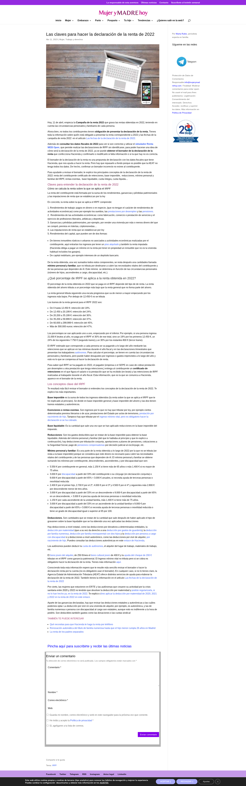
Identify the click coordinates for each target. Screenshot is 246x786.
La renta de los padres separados (67, 632)
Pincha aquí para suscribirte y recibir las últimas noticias (90, 646)
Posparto (112, 21)
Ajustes (206, 781)
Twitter (63, 774)
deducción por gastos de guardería (124, 530)
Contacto (163, 3)
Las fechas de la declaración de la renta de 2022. (111, 138)
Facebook (51, 774)
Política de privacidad (81, 720)
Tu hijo (127, 21)
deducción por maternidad (61, 530)
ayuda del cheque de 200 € (138, 555)
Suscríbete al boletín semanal (185, 3)
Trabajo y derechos (74, 39)
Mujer (68, 21)
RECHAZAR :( (187, 781)
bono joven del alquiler (61, 555)
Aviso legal (108, 774)
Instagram (95, 774)
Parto (98, 21)
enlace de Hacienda (133, 540)
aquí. (118, 562)
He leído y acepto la (71, 720)
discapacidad (68, 474)
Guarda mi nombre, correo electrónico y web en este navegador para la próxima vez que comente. (99, 715)
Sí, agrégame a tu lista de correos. (66, 726)
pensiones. (148, 211)
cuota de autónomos (92, 546)
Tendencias (144, 21)
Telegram (74, 774)
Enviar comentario (148, 734)
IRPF (54, 765)
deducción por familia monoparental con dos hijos (95, 533)
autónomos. (80, 352)
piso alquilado (111, 244)
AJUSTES (104, 783)
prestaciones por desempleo (122, 211)
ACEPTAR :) (165, 781)
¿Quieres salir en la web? (170, 21)
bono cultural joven (100, 555)
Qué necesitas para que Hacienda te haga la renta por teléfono (81, 624)
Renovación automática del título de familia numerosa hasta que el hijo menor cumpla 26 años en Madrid (102, 628)
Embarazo (83, 21)
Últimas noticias (149, 3)
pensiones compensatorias (91, 445)
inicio (58, 21)
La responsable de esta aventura (122, 3)
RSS (84, 774)
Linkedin (122, 774)
